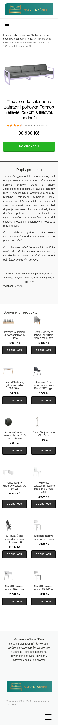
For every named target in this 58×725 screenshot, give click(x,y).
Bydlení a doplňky (21, 35)
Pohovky (31, 39)
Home (6, 35)
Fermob (18, 286)
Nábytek (36, 35)
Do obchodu (29, 146)
